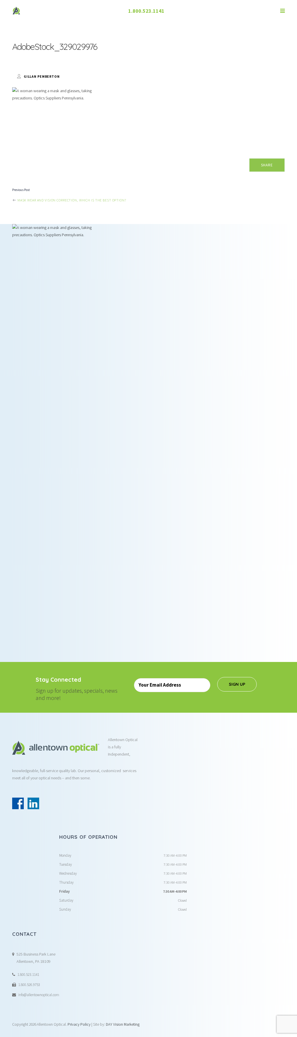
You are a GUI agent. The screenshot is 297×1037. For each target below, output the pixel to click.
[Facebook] (18, 803)
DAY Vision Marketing (123, 1024)
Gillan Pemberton (42, 76)
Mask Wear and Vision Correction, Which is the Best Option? (71, 200)
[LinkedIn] (33, 803)
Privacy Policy (79, 1024)
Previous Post (21, 190)
